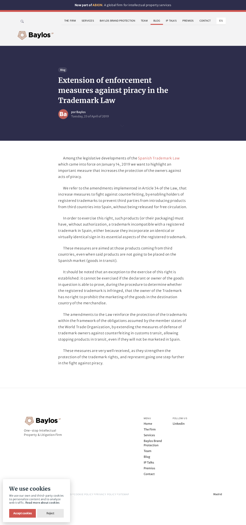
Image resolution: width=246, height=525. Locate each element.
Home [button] (148, 423)
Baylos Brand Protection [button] (117, 20)
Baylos (81, 112)
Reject (50, 513)
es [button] (221, 20)
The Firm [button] (70, 20)
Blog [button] (156, 20)
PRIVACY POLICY (105, 494)
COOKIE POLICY (84, 494)
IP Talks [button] (171, 20)
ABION (97, 5)
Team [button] (144, 20)
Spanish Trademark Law (159, 158)
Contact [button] (205, 20)
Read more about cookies (42, 502)
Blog (62, 70)
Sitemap (123, 494)
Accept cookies (22, 513)
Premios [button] (188, 20)
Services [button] (88, 20)
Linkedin (179, 423)
